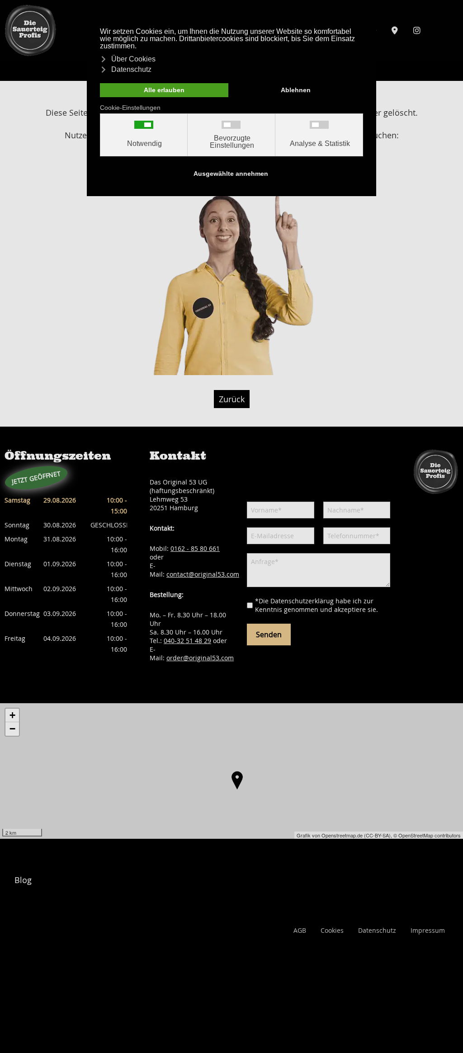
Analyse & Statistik (320, 143)
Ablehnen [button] (296, 90)
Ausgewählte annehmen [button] (231, 173)
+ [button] (12, 715)
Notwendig (144, 143)
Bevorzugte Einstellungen (232, 142)
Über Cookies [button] (133, 59)
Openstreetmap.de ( (343, 835)
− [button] (12, 728)
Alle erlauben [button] (164, 90)
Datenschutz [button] (131, 69)
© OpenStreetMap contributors (427, 835)
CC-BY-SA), (379, 835)
